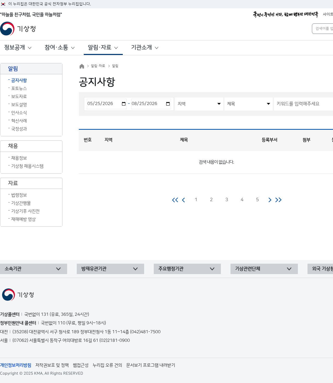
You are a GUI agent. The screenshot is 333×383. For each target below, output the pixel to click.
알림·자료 (99, 47)
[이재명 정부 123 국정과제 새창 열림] (285, 14)
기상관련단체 (247, 268)
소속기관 (13, 268)
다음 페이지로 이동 (269, 200)
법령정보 (19, 195)
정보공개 (14, 47)
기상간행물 (21, 203)
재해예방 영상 (23, 219)
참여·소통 (56, 47)
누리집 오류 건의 (107, 365)
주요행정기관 (170, 268)
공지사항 (19, 80)
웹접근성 (80, 365)
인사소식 (19, 112)
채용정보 (19, 158)
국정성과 (19, 129)
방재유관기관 (93, 268)
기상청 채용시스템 (27, 166)
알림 (115, 66)
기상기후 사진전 (25, 211)
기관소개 (141, 47)
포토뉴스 (19, 88)
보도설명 (19, 104)
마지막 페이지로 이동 (278, 200)
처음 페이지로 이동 (175, 200)
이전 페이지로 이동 (183, 200)
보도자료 (19, 96)
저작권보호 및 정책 (52, 365)
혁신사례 (19, 121)
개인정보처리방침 (15, 365)
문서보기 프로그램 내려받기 (150, 365)
